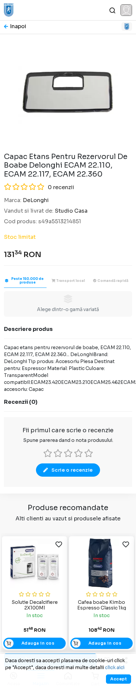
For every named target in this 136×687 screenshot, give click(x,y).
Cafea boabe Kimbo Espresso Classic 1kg (101, 605)
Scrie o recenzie (72, 470)
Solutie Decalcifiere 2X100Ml (35, 605)
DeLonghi (36, 200)
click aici (114, 667)
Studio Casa (71, 210)
